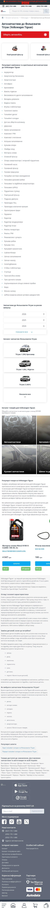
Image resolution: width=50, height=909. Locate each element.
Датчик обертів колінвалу (14, 122)
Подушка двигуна (11, 199)
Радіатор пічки (10, 226)
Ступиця (7, 272)
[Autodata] (35, 895)
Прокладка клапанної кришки (16, 207)
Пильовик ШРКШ (11, 188)
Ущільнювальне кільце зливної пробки (20, 283)
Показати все (22, 332)
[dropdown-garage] (13, 905)
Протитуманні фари (12, 210)
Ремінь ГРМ (8, 234)
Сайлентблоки (10, 253)
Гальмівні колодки (11, 118)
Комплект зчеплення (12, 138)
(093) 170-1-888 (11, 837)
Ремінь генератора (11, 230)
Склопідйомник (10, 264)
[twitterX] (26, 821)
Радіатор (7, 218)
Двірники (8, 126)
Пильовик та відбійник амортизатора (19, 184)
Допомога (5, 868)
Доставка (5, 862)
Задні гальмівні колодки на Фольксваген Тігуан (18, 748)
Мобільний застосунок (10, 871)
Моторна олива (10, 153)
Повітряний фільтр (11, 195)
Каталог (5, 848)
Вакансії (5, 896)
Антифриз (8, 84)
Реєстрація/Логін (32, 848)
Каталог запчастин (12, 18)
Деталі (25, 3)
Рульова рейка (10, 241)
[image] (16, 530)
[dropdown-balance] (46, 905)
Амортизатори (10, 80)
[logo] (5, 11)
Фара (6, 287)
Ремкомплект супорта (13, 237)
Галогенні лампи (11, 111)
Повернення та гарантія (10, 865)
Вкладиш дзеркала (11, 99)
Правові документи (9, 887)
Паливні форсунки (11, 172)
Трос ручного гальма (12, 280)
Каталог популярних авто (11, 851)
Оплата (4, 860)
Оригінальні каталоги (10, 857)
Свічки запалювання (12, 257)
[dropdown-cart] (35, 905)
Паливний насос (10, 164)
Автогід (4, 893)
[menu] (4, 905)
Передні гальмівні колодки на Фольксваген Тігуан (19, 752)
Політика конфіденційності (11, 882)
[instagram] (11, 821)
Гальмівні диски (10, 115)
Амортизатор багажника (14, 76)
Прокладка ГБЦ (10, 203)
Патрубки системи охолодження (17, 176)
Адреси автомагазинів (14, 841)
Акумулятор (8, 72)
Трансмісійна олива (12, 276)
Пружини (8, 214)
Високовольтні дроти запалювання (18, 95)
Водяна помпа (10, 103)
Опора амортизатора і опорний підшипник (21, 161)
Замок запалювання (12, 130)
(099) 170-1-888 (11, 834)
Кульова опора (10, 145)
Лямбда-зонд (9, 149)
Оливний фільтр (10, 157)
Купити (16, 564)
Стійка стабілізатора (12, 268)
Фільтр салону (10, 291)
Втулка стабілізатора (12, 107)
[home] (2, 17)
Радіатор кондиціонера (13, 222)
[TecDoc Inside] (35, 882)
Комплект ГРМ (10, 134)
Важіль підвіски (10, 92)
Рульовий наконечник (13, 249)
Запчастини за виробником (12, 854)
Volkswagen (25, 18)
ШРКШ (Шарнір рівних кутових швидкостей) (22, 295)
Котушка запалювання (13, 141)
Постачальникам (8, 890)
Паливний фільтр (11, 168)
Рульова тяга (9, 245)
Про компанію (7, 879)
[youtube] (19, 821)
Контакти (5, 884)
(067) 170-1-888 (11, 831)
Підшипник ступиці (12, 191)
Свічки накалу (9, 260)
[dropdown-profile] (24, 905)
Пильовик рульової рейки (14, 180)
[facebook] (4, 821)
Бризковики (9, 88)
